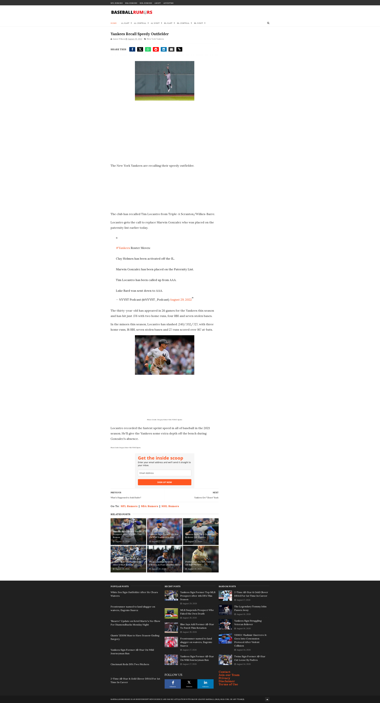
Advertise (168, 3)
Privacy (224, 678)
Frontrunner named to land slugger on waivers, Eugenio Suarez (196, 642)
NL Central (183, 23)
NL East (168, 23)
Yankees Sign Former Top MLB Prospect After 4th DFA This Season (128, 534)
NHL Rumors (146, 3)
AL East (125, 23)
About (158, 3)
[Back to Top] (267, 699)
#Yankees (123, 248)
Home (114, 23)
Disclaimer (227, 681)
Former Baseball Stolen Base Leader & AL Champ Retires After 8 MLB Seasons (127, 562)
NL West (198, 23)
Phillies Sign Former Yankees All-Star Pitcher (199, 563)
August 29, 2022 (181, 299)
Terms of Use (228, 684)
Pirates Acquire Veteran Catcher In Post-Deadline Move (165, 563)
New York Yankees (155, 39)
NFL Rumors (116, 3)
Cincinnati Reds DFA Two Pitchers (130, 664)
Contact (224, 672)
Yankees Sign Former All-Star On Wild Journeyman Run (164, 536)
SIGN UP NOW (164, 482)
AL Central (140, 23)
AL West (155, 23)
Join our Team (229, 675)
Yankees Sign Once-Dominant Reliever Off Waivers (199, 536)
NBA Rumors (131, 3)
